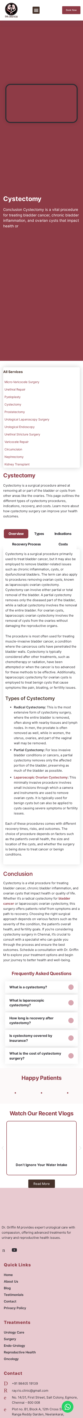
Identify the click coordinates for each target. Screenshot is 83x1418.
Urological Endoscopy (19, 427)
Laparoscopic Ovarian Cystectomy (41, 777)
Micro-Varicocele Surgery (21, 382)
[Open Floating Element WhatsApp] (67, 1407)
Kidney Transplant (17, 464)
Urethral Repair (14, 389)
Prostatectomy (14, 412)
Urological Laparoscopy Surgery (26, 419)
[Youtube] (14, 1250)
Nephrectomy (14, 457)
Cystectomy (12, 404)
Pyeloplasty (12, 397)
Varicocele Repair (16, 442)
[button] (36, 10)
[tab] (16, 533)
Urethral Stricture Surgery (22, 434)
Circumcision (13, 449)
